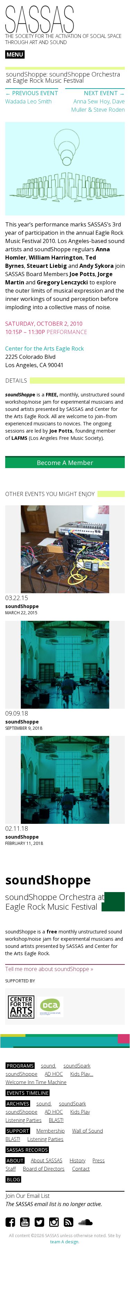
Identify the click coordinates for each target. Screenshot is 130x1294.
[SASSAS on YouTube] (24, 1221)
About (15, 1160)
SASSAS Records (27, 1149)
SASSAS (39, 19)
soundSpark (76, 1065)
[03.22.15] (65, 549)
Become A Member (65, 462)
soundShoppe (22, 606)
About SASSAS (46, 1160)
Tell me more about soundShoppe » (49, 969)
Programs (20, 1065)
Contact (81, 1168)
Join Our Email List (28, 1196)
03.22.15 (16, 598)
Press (99, 1160)
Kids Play (80, 1112)
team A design (64, 1242)
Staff (11, 1168)
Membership (50, 1131)
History (77, 1160)
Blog (13, 1179)
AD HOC (54, 1074)
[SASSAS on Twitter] (39, 1221)
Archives (18, 1103)
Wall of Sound (87, 1131)
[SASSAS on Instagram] (54, 1221)
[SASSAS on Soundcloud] (85, 1221)
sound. (48, 1065)
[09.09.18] (65, 665)
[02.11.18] (65, 780)
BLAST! (56, 1120)
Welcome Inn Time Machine (36, 1082)
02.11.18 (16, 828)
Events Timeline (28, 1093)
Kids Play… (81, 1074)
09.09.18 (16, 713)
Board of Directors (43, 1168)
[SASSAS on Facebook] (10, 1221)
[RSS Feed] (68, 1221)
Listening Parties (24, 1120)
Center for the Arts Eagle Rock (44, 348)
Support (18, 1131)
